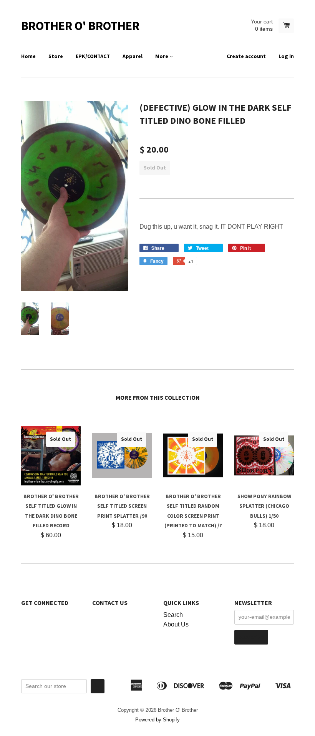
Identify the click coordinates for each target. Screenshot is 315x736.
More (162, 56)
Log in (286, 56)
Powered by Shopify (157, 720)
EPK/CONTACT (93, 56)
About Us (176, 624)
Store (55, 56)
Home (28, 56)
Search (173, 614)
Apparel (133, 56)
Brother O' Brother (80, 25)
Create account (246, 56)
